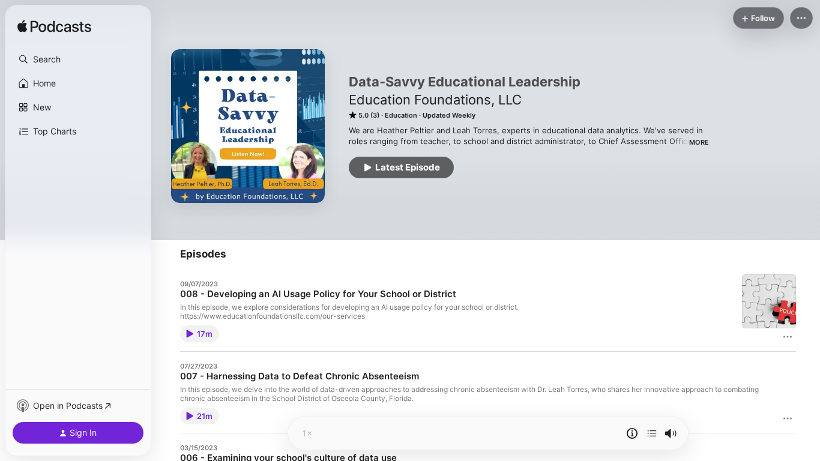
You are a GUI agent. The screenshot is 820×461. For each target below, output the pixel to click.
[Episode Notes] (632, 433)
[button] (78, 59)
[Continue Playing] (652, 433)
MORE (699, 142)
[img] (54, 27)
